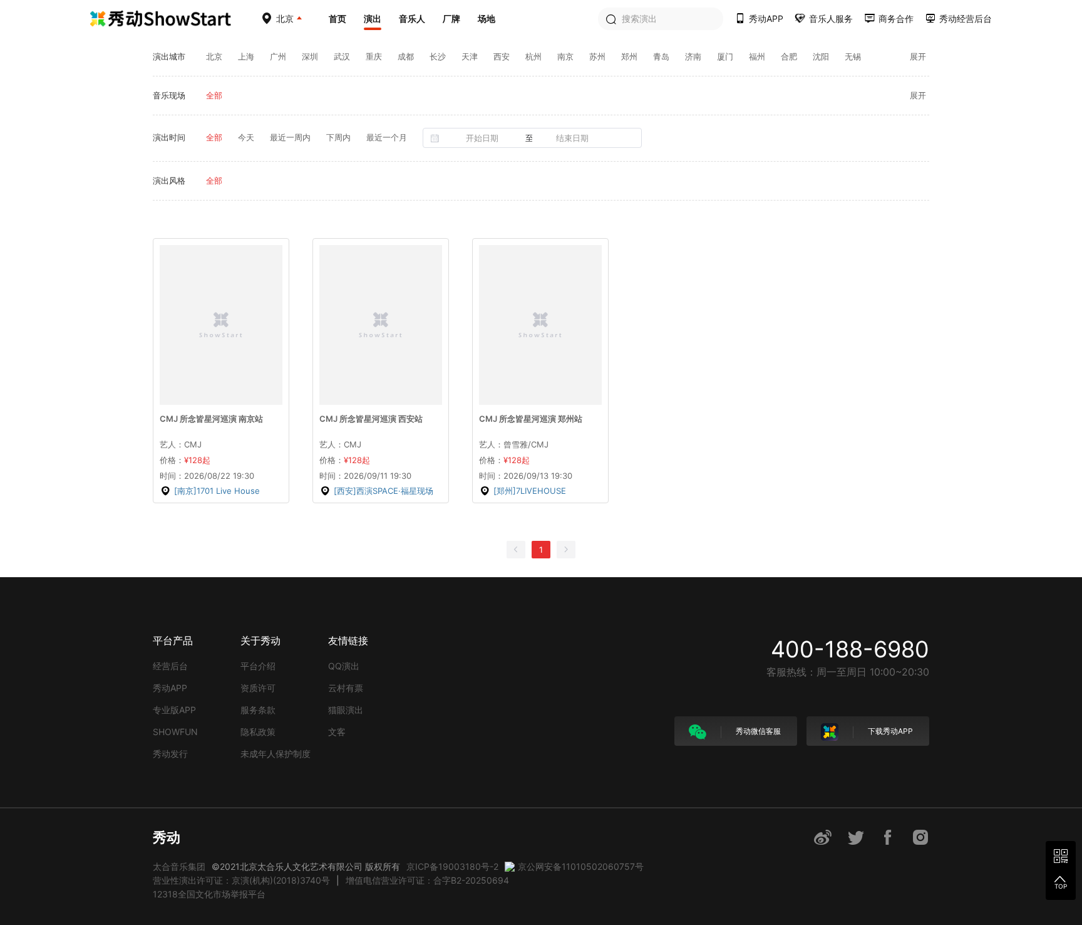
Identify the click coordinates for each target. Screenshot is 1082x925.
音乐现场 (169, 95)
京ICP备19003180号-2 (452, 866)
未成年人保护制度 (275, 753)
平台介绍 (258, 666)
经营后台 (170, 666)
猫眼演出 (345, 709)
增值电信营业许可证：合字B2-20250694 (427, 880)
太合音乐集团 (179, 866)
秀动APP (170, 687)
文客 (337, 731)
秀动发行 (170, 753)
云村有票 (345, 687)
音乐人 (412, 18)
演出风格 (169, 180)
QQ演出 (343, 666)
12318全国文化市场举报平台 (209, 894)
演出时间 (169, 137)
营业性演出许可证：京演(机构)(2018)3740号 (241, 880)
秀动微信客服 (757, 731)
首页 (337, 18)
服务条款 (258, 709)
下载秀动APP (889, 731)
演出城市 (169, 56)
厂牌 (451, 18)
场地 (486, 18)
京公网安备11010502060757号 (581, 866)
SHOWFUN (175, 731)
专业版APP (174, 709)
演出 (372, 18)
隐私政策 (258, 731)
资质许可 (258, 687)
